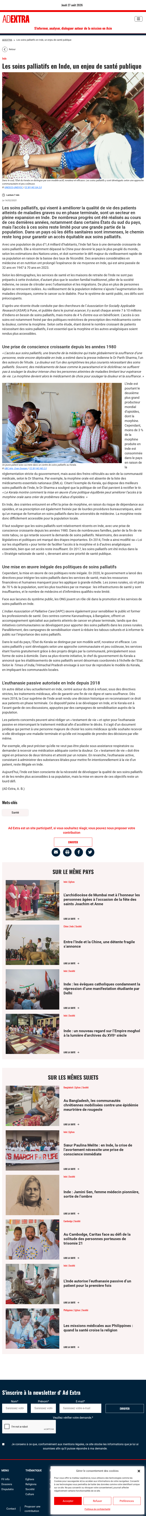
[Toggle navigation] (138, 19)
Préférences (127, 1501)
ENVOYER (73, 842)
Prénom (43, 1401)
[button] (139, 1471)
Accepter (68, 1501)
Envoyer (125, 1408)
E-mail (80, 1401)
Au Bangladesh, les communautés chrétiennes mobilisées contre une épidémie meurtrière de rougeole (101, 1105)
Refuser (97, 1501)
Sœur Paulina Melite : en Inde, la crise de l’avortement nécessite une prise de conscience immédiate (98, 1149)
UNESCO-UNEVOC (13, 187)
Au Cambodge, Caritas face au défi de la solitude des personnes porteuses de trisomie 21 (97, 1238)
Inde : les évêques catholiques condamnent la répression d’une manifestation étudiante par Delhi (102, 988)
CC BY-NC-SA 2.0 (33, 187)
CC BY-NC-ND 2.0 (38, 468)
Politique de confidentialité (97, 1509)
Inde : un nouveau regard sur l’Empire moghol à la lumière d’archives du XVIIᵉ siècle (102, 1033)
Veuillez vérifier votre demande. (73, 1417)
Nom (14, 1401)
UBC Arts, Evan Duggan (16, 468)
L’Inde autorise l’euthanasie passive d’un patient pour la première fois (97, 1283)
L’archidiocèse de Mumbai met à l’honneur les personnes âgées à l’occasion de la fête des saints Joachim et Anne (102, 899)
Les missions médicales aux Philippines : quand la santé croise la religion (98, 1328)
